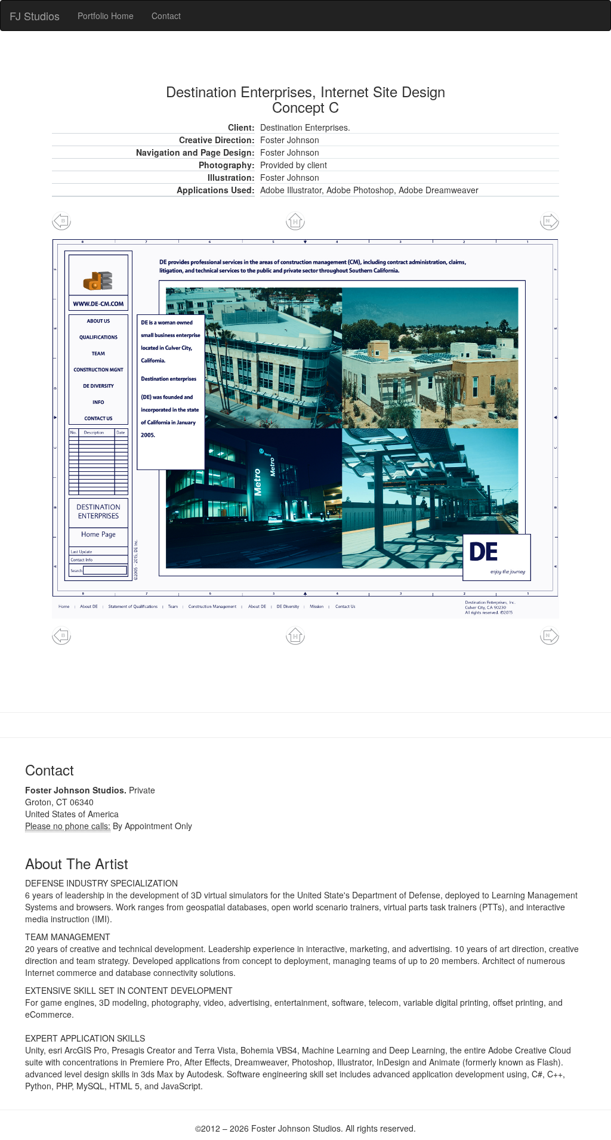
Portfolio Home (106, 15)
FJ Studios (35, 15)
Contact (166, 15)
